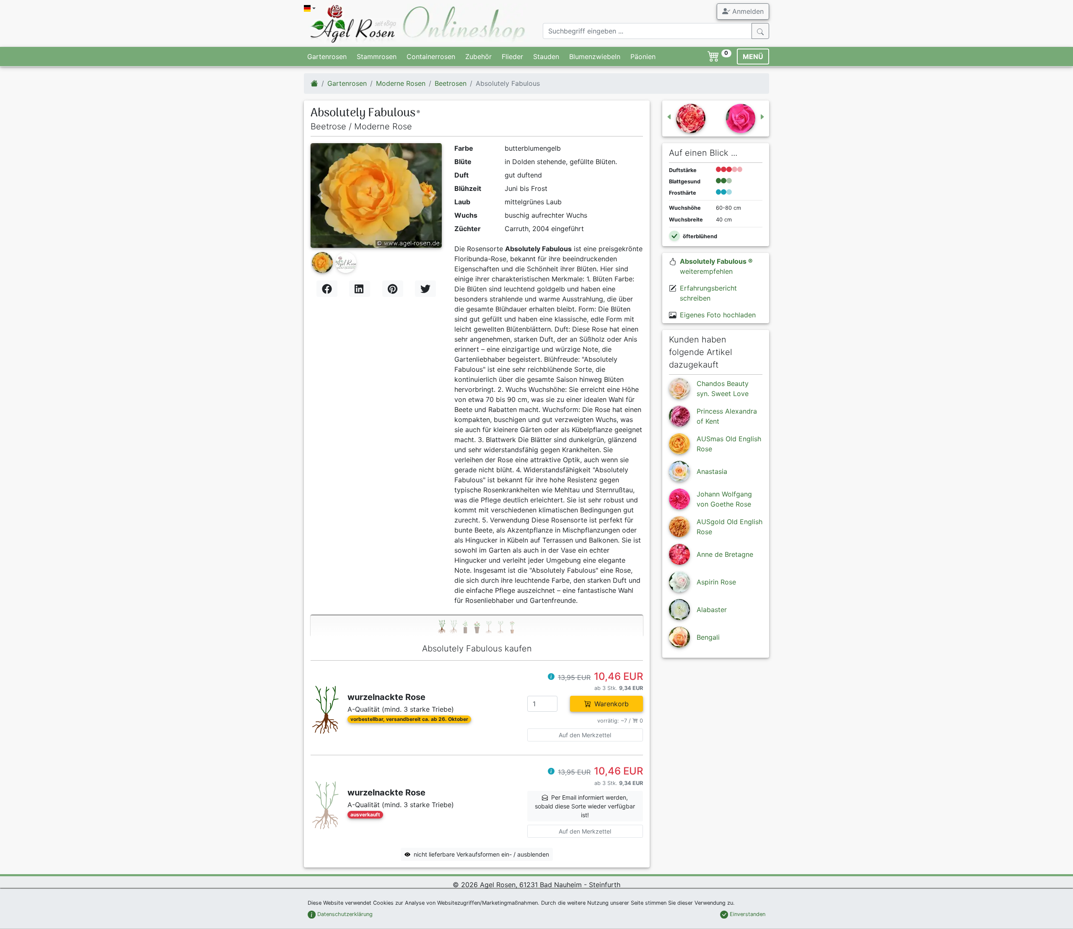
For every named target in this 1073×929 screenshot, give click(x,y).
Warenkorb (611, 704)
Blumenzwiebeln (594, 56)
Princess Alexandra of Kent (727, 416)
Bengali (708, 637)
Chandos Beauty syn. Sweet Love (723, 388)
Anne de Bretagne (725, 554)
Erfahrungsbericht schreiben (708, 293)
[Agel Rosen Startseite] (314, 83)
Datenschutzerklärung (344, 914)
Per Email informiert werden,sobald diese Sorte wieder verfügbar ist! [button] (585, 806)
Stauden (546, 56)
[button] (320, 195)
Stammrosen (377, 56)
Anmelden (747, 11)
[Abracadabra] (685, 118)
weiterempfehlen (716, 266)
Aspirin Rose (716, 582)
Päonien (643, 56)
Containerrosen (431, 56)
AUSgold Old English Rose (729, 526)
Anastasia (712, 471)
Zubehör (478, 56)
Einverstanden (746, 914)
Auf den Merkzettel (585, 735)
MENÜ (753, 56)
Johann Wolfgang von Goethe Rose (724, 499)
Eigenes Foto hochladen (718, 315)
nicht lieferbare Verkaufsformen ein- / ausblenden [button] (481, 854)
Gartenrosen (327, 56)
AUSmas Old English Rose (729, 444)
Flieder (512, 56)
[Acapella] (745, 118)
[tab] (477, 626)
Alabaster (712, 609)
